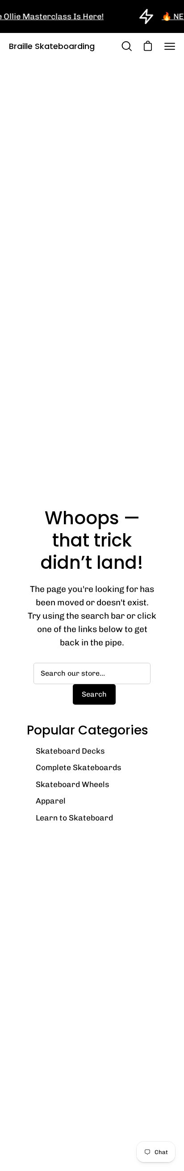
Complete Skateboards (78, 767)
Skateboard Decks (70, 750)
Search (94, 694)
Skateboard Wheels (72, 784)
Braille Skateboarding (52, 46)
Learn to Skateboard (74, 817)
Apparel (51, 800)
